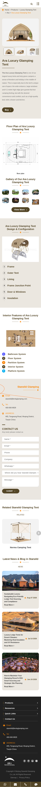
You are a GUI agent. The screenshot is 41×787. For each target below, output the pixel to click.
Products (14, 10)
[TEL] (26, 784)
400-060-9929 (10, 406)
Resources (10, 708)
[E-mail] (15, 784)
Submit (9, 491)
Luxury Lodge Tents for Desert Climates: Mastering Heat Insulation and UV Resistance (14, 638)
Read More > (9, 605)
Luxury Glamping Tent (28, 10)
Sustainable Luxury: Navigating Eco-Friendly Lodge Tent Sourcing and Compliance (13, 597)
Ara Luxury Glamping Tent (21, 13)
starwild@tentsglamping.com (16, 397)
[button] (37, 51)
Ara (8, 13)
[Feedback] (36, 784)
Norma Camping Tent (20, 547)
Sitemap (13, 777)
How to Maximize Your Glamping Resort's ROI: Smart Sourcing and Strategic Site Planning (13, 679)
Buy (7, 110)
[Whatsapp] (5, 784)
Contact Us (10, 719)
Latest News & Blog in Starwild (20, 559)
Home (7, 10)
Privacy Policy (24, 777)
